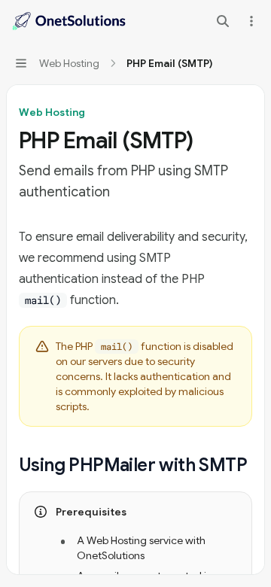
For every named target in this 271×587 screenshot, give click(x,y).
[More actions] (251, 21)
